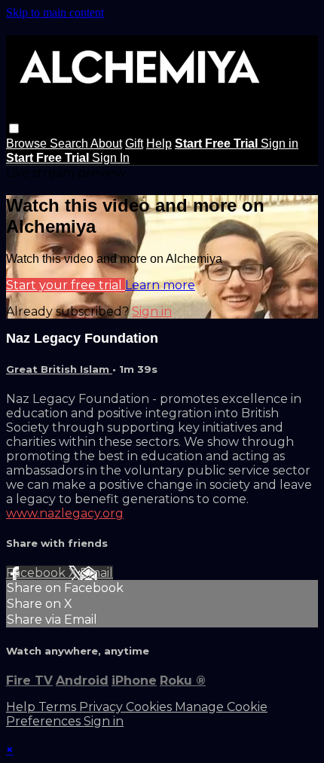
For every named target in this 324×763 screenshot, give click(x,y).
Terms (58, 707)
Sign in (279, 143)
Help (159, 143)
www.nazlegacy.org (65, 513)
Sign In (111, 157)
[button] (14, 128)
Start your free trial (65, 285)
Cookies (150, 707)
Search (70, 143)
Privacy (102, 707)
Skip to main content (55, 12)
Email (96, 573)
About (106, 143)
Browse (28, 143)
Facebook (37, 573)
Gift (134, 143)
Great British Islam (59, 369)
